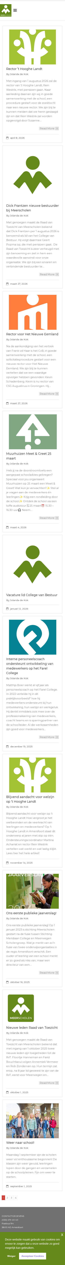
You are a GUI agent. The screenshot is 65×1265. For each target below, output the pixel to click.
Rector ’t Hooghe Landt (24, 69)
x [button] (62, 1234)
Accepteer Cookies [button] (32, 1256)
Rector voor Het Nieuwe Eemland (32, 334)
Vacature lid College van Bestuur (31, 595)
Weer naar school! (20, 1143)
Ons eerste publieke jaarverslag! (31, 913)
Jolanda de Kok (19, 74)
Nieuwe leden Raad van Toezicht (32, 1028)
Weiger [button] (11, 1256)
